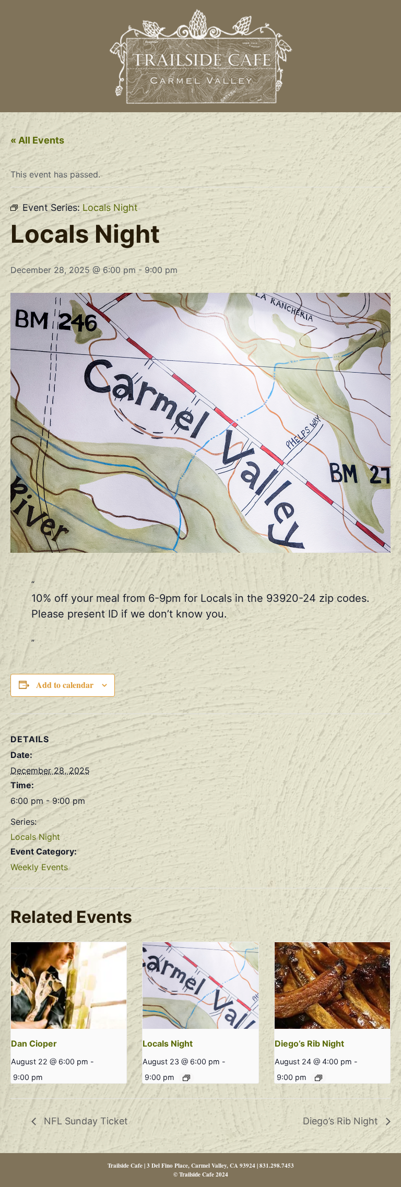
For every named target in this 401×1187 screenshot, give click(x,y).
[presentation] (68, 985)
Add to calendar (64, 685)
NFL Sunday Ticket (84, 1120)
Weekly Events (39, 867)
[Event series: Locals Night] (186, 1078)
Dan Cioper (34, 1043)
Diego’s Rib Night (309, 1043)
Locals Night (35, 837)
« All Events (37, 140)
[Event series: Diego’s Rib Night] (318, 1078)
